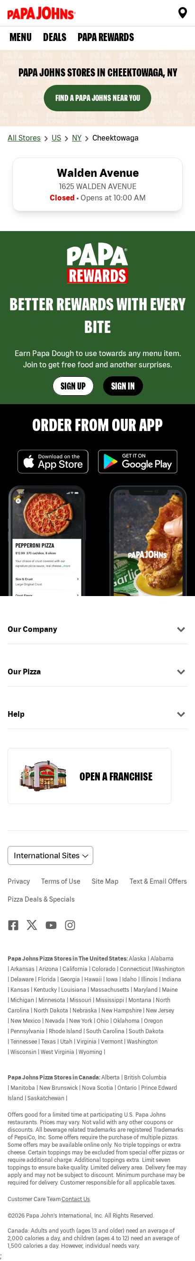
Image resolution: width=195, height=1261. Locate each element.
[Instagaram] (73, 925)
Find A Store (182, 12)
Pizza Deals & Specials (41, 899)
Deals (54, 37)
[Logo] (44, 13)
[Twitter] (36, 925)
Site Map (105, 881)
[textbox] (97, 1102)
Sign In (123, 386)
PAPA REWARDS (106, 37)
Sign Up (73, 386)
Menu (20, 37)
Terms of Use (60, 881)
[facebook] (17, 925)
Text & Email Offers (158, 881)
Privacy (19, 881)
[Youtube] (54, 925)
